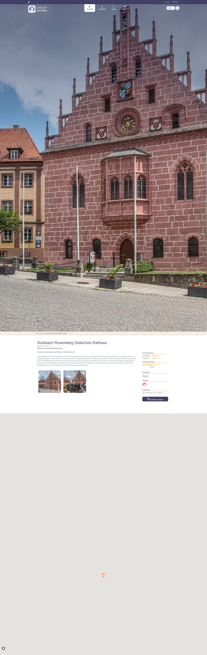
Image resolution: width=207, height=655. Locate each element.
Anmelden (167, 2)
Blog (114, 9)
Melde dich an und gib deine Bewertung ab (50, 348)
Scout (125, 9)
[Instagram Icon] (28, 2)
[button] (103, 575)
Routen (102, 9)
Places (90, 9)
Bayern (145, 376)
